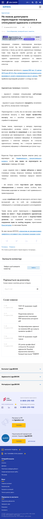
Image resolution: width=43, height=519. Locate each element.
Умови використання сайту (10, 472)
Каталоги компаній (7, 489)
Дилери (4, 466)
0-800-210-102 (27, 407)
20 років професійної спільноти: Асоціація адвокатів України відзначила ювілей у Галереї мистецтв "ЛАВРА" (28, 349)
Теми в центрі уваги (8, 492)
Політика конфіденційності (10, 469)
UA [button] (27, 2)
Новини (12, 247)
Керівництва (5, 486)
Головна (5, 247)
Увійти (34, 267)
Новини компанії (7, 483)
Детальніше (31, 441)
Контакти (4, 510)
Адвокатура (6, 13)
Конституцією (7, 225)
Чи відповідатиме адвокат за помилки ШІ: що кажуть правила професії (28, 328)
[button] (3, 2)
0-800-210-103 (27, 401)
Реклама (4, 474)
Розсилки (4, 507)
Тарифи (19, 425)
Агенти (4, 463)
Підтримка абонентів (8, 501)
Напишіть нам (6, 504)
